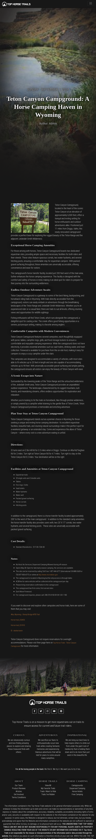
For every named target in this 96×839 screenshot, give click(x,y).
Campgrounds (77, 785)
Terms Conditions (19, 797)
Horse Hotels (77, 791)
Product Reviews (19, 788)
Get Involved (19, 794)
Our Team (19, 785)
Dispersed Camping (77, 788)
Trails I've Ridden (48, 794)
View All (48, 785)
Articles (19, 791)
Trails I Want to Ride (48, 791)
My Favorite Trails (48, 788)
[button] (34, 711)
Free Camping (77, 794)
